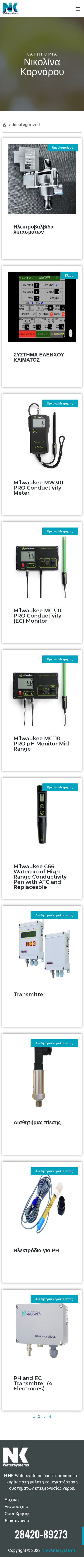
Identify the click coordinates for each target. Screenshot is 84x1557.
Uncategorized (25, 124)
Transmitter (30, 994)
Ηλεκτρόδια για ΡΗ (36, 1250)
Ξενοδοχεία (16, 1506)
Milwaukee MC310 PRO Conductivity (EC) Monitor (37, 615)
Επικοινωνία (17, 1520)
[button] (78, 8)
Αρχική (12, 1499)
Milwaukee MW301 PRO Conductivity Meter (38, 487)
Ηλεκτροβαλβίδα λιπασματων (34, 229)
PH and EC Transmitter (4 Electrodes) (33, 1383)
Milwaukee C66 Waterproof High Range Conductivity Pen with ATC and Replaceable (40, 876)
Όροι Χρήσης (18, 1513)
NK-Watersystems (59, 1550)
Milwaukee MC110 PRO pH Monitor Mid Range (41, 743)
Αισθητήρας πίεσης (37, 1122)
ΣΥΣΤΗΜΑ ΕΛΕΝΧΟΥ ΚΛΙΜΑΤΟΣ (39, 357)
